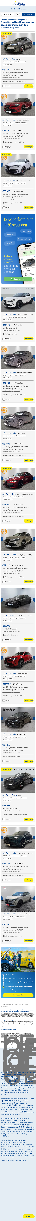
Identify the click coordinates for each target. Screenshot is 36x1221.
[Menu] (2, 3)
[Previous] (2, 43)
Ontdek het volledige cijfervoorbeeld (11, 77)
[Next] (34, 43)
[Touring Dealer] (18, 3)
